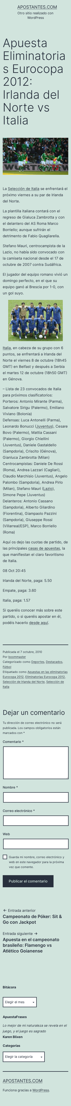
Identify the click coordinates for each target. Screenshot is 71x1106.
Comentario (13, 742)
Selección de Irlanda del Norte (24, 682)
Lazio (47, 488)
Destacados (54, 662)
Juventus (44, 426)
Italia (7, 348)
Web (6, 834)
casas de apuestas (44, 548)
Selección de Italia (23, 189)
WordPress (40, 1090)
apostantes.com (37, 7)
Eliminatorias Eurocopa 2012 (45, 677)
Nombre (10, 787)
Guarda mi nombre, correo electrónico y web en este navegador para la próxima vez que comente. (36, 862)
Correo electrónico (19, 811)
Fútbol (7, 667)
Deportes (37, 662)
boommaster (17, 657)
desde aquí (38, 623)
